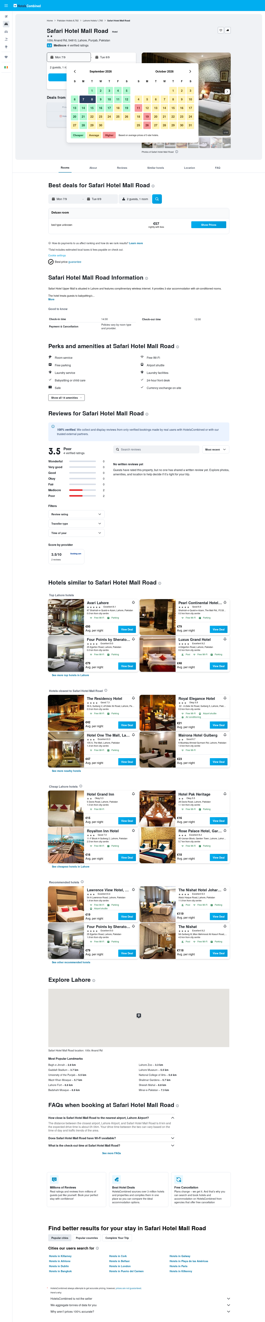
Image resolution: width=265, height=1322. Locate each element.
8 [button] (92, 99)
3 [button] (109, 91)
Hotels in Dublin (59, 1266)
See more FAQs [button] (111, 1153)
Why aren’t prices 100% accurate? (72, 1311)
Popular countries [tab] (87, 1238)
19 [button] (126, 108)
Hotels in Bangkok (60, 1271)
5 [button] (126, 91)
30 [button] (100, 125)
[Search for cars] (6, 31)
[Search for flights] (6, 16)
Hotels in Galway (180, 1256)
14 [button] (83, 108)
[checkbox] (66, 556)
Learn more (136, 243)
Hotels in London (120, 1266)
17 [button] (109, 108)
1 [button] (92, 91)
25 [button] (118, 116)
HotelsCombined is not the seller (71, 1298)
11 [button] (118, 99)
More (51, 299)
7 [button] (83, 99)
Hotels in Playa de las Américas (189, 1261)
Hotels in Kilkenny (181, 1271)
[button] (6, 6)
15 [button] (92, 108)
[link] (70, 675)
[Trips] (6, 57)
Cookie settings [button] (57, 255)
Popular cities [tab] (59, 1238)
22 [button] (92, 116)
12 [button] (126, 99)
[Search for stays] (6, 24)
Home (50, 20)
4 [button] (118, 91)
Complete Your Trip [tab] (117, 1238)
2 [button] (100, 91)
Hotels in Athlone (59, 1261)
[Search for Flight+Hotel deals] (6, 39)
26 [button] (126, 116)
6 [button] (75, 99)
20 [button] (74, 116)
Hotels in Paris (178, 1266)
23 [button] (100, 116)
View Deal (127, 629)
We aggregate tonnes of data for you (73, 1305)
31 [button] (190, 125)
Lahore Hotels (90, 20)
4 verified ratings (78, 45)
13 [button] (74, 108)
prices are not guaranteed (128, 1288)
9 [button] (100, 99)
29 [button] (92, 125)
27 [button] (74, 125)
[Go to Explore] (6, 46)
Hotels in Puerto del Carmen (126, 1271)
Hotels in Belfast (119, 1261)
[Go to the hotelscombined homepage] (27, 5)
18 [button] (118, 108)
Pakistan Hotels (64, 20)
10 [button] (109, 99)
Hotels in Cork (118, 1256)
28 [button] (83, 125)
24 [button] (109, 116)
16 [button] (100, 108)
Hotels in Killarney (60, 1256)
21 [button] (83, 116)
